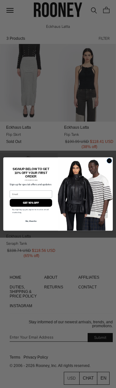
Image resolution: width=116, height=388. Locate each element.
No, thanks (31, 220)
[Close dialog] (109, 160)
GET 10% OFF (31, 203)
